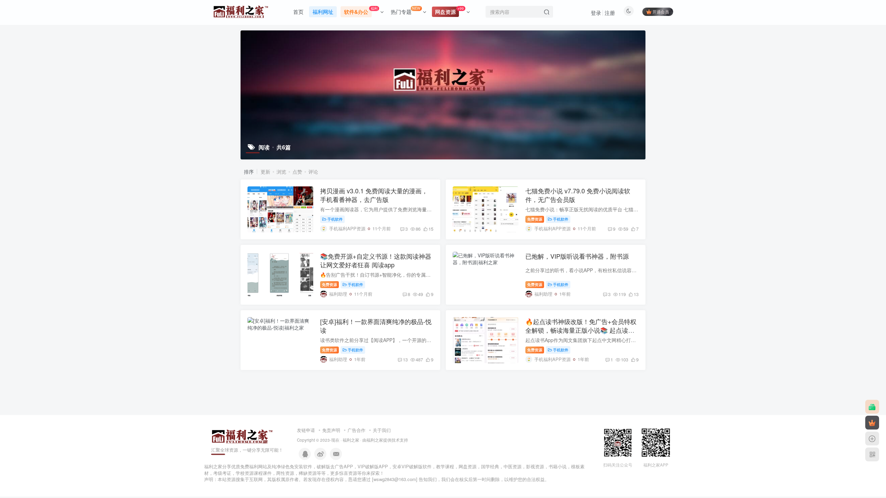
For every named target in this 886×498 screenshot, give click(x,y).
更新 (265, 171)
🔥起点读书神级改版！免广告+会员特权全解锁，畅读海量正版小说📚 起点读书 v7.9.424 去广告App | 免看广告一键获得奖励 (580, 334)
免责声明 (331, 430)
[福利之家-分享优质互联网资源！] (242, 435)
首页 (298, 11)
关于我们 (382, 430)
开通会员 (660, 12)
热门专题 (406, 10)
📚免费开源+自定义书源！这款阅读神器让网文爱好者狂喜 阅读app (375, 260)
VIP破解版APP (373, 466)
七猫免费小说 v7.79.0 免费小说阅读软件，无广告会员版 (577, 195)
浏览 (281, 171)
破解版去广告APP (335, 466)
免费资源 (534, 219)
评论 (313, 171)
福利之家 (351, 440)
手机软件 (335, 219)
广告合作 (356, 430)
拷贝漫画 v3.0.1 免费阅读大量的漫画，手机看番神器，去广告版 (374, 195)
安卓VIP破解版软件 (412, 466)
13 (405, 359)
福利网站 (258, 466)
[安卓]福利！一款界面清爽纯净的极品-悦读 (376, 325)
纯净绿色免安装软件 (292, 466)
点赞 (297, 171)
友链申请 (306, 430)
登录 (596, 12)
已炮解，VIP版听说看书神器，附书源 (577, 255)
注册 (610, 12)
